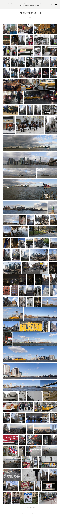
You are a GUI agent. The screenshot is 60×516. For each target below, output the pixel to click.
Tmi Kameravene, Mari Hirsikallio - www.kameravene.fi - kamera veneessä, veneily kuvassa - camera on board (30, 4)
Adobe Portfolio (26, 513)
